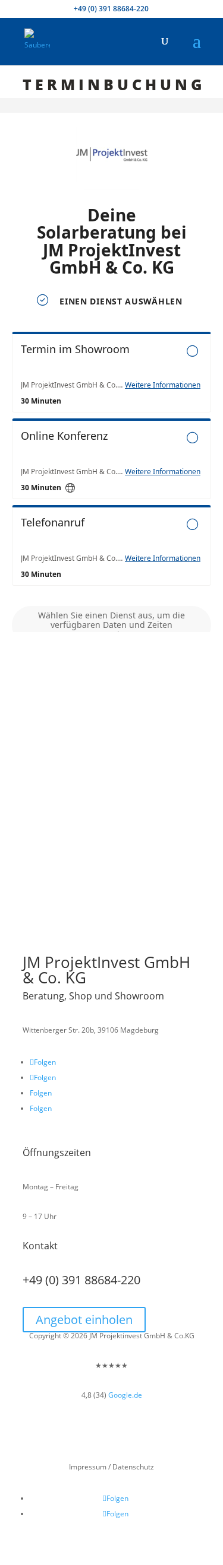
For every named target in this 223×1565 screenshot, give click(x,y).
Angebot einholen (84, 1320)
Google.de (125, 1395)
